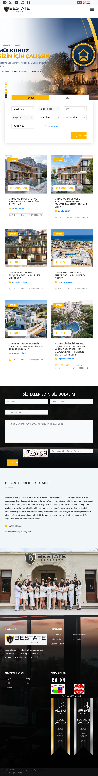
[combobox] (49, 108)
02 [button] (6, 87)
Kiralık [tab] (68, 98)
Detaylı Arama (52, 126)
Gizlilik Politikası (79, 634)
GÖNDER (14, 463)
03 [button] (6, 90)
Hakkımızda (56, 639)
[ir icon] (88, 2)
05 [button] (6, 96)
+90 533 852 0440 (15, 526)
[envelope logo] (5, 3)
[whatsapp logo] (11, 3)
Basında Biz (56, 634)
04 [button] (6, 93)
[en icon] (85, 2)
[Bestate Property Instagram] (23, 3)
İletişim (8, 678)
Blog (28, 678)
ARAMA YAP (82, 135)
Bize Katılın (77, 639)
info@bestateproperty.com (19, 531)
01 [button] (6, 84)
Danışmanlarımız (58, 644)
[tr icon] (80, 2)
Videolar (8, 687)
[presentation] (11, 50)
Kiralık (28, 683)
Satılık (7, 683)
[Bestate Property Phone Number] (17, 3)
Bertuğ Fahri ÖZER (15, 773)
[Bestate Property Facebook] (28, 3)
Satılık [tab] (31, 98)
